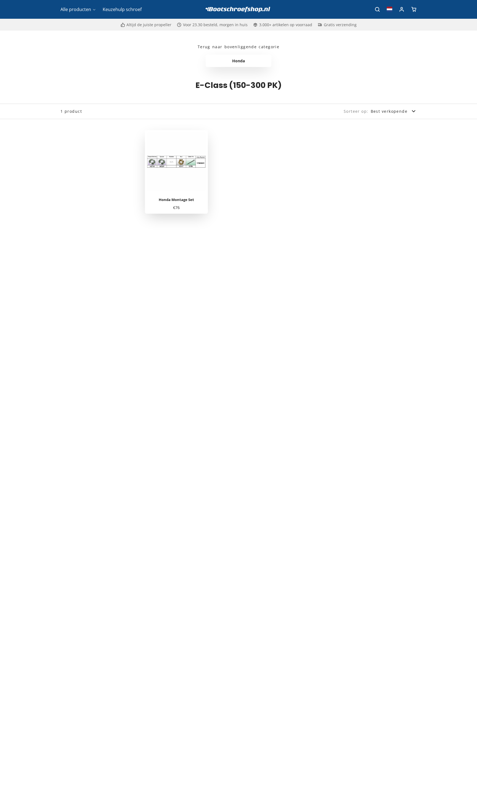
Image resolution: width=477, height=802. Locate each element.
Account (401, 9)
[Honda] (239, 61)
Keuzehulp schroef (122, 9)
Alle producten (75, 9)
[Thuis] (238, 9)
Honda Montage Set (176, 172)
